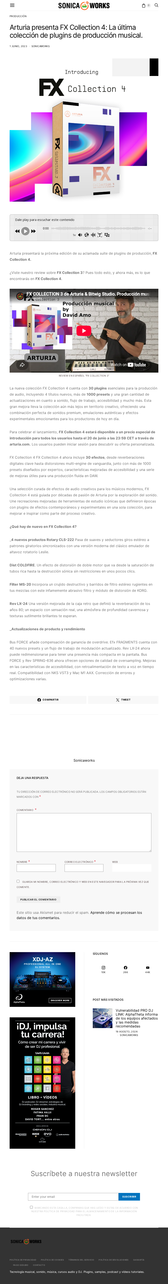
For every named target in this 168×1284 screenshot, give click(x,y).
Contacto (39, 1265)
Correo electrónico (80, 861)
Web (115, 861)
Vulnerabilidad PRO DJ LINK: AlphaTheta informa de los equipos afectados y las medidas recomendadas (137, 1018)
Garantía (139, 1260)
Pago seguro (20, 1265)
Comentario (25, 810)
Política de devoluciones (114, 1260)
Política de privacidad (23, 1260)
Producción (18, 16)
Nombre (23, 861)
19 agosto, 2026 (127, 1031)
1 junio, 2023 (18, 46)
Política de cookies (52, 1260)
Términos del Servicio (81, 1260)
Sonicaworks (41, 46)
